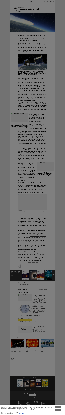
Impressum (23, 413)
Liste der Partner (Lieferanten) (32, 410)
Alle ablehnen (57, 409)
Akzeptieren (57, 407)
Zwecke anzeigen (58, 412)
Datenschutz (20, 413)
